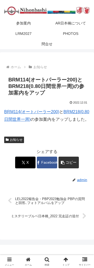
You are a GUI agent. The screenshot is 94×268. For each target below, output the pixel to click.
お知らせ (16, 140)
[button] (68, 162)
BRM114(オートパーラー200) (31, 112)
